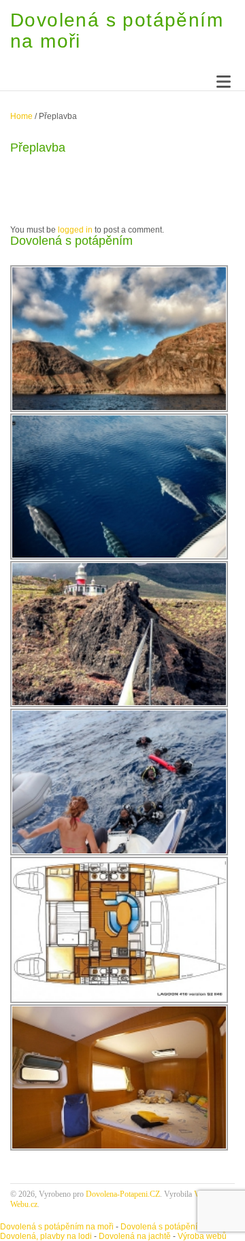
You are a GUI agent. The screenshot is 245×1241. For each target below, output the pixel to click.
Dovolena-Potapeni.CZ (123, 1194)
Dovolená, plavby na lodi (46, 1236)
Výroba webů (202, 1236)
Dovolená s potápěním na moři (57, 1226)
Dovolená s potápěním (162, 1226)
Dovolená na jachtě (135, 1236)
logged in (75, 230)
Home (21, 116)
